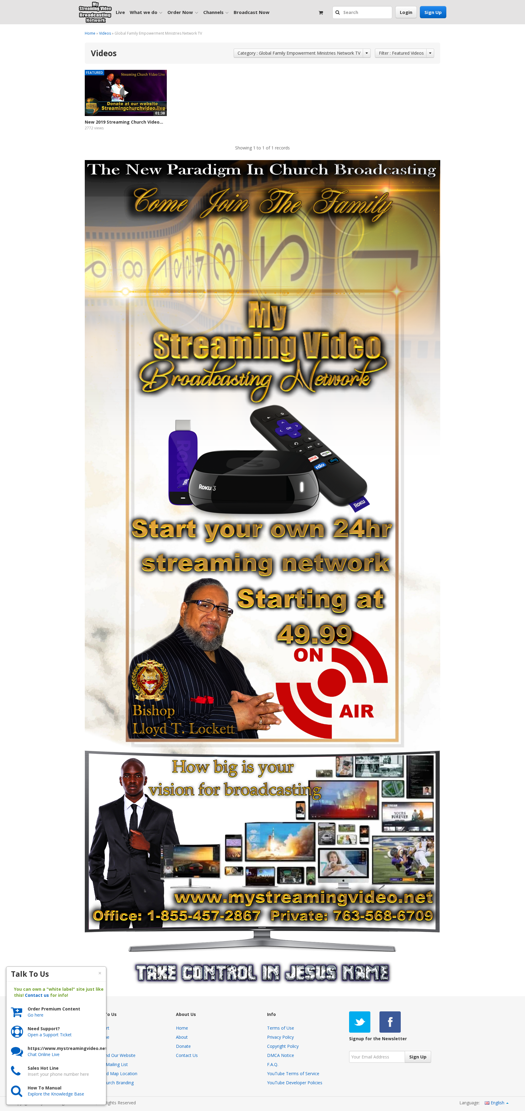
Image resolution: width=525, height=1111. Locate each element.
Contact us (37, 995)
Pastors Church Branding (109, 1082)
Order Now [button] (180, 12)
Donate (183, 1046)
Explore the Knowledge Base (56, 1094)
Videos (105, 33)
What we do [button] (143, 12)
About (182, 1037)
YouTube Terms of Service (293, 1073)
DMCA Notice (280, 1055)
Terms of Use (280, 1028)
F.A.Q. (272, 1064)
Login (406, 12)
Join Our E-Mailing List (106, 1064)
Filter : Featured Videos (401, 53)
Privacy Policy (280, 1037)
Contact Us (187, 1055)
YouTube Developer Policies (294, 1082)
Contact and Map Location (111, 1073)
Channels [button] (213, 12)
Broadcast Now (251, 12)
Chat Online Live (44, 1054)
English (497, 1103)
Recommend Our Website (110, 1055)
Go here (35, 1015)
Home (90, 33)
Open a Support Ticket (50, 1035)
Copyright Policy (283, 1046)
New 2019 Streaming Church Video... (124, 122)
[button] (338, 12)
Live (120, 12)
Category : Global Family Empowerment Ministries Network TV (299, 53)
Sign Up (433, 12)
